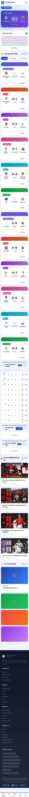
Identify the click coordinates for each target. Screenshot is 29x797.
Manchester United (7, 713)
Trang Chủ (4, 672)
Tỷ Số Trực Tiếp (6, 674)
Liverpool (4, 715)
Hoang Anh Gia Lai (5, 399)
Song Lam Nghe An (5, 389)
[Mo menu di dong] (26, 2)
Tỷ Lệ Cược (5, 734)
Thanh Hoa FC (5, 414)
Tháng (24, 444)
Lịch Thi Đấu (5, 677)
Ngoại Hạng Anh (6, 688)
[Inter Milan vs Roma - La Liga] (14, 41)
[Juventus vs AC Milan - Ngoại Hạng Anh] (14, 40)
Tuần (19, 444)
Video (3, 732)
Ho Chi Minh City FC (5, 383)
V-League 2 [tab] (24, 58)
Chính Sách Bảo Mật (7, 740)
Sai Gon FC (5, 419)
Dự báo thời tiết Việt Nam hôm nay (11, 763)
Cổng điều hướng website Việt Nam (11, 760)
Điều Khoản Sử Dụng (7, 742)
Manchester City (6, 720)
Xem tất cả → (14, 48)
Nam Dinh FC (5, 378)
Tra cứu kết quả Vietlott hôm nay (10, 756)
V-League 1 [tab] (14, 58)
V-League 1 (19, 428)
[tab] (12, 29)
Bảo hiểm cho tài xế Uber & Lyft (10, 773)
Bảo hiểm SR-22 (7, 769)
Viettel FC (5, 394)
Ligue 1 (3, 699)
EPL (24, 428)
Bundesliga (5, 696)
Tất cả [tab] (4, 58)
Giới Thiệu (4, 737)
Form (24, 365)
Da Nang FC (5, 409)
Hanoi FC (5, 373)
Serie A (4, 693)
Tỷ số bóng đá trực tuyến (9, 753)
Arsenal (4, 718)
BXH (20, 365)
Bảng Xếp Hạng (6, 680)
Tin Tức (4, 729)
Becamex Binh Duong (5, 404)
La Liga (4, 691)
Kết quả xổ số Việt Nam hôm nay (10, 766)
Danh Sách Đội (6, 710)
